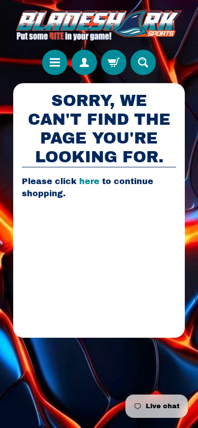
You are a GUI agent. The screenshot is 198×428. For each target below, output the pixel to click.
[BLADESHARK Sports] (99, 25)
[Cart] (113, 62)
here (89, 181)
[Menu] (55, 62)
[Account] (84, 62)
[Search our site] (143, 62)
